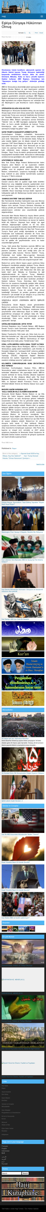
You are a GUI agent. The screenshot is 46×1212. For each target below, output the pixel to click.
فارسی (4, 1157)
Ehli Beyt (4, 1100)
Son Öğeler (7, 474)
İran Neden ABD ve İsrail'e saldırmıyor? (15, 918)
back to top (40, 464)
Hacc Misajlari (6, 1110)
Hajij (4, 16)
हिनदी (3, 1153)
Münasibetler (7, 710)
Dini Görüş (5, 1094)
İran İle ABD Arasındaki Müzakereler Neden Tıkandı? (20, 834)
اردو (3, 1161)
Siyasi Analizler (6, 1092)
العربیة (4, 1159)
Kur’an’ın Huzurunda (8, 1116)
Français (5, 1146)
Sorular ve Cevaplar (10, 806)
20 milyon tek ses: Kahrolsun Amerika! (15, 738)
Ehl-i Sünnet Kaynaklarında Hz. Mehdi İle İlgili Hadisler (21, 1049)
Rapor (14, 448)
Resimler (4, 1131)
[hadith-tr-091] (4, 929)
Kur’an (4, 1119)
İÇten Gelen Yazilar (7, 1128)
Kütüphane (5, 1134)
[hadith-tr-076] (21, 929)
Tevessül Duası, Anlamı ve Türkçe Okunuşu (17, 965)
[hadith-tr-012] (15, 929)
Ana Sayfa (5, 1086)
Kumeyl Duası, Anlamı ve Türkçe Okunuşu (16, 1021)
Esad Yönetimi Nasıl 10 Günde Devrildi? (16, 862)
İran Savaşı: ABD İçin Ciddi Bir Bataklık (15, 619)
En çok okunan (8, 937)
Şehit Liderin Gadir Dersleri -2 (12, 801)
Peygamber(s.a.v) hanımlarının (11, 1112)
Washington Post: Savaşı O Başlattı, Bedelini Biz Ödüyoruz (22, 532)
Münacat (4, 1122)
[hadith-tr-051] (27, 929)
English (4, 1148)
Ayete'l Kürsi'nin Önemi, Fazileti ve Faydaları (17, 1077)
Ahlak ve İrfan (6, 1125)
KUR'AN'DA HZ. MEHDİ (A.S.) (12, 993)
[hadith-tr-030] (32, 929)
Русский (4, 1164)
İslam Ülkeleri (6, 1098)
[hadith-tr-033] (10, 929)
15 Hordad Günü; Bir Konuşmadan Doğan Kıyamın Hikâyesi (23, 773)
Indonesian (5, 1151)
